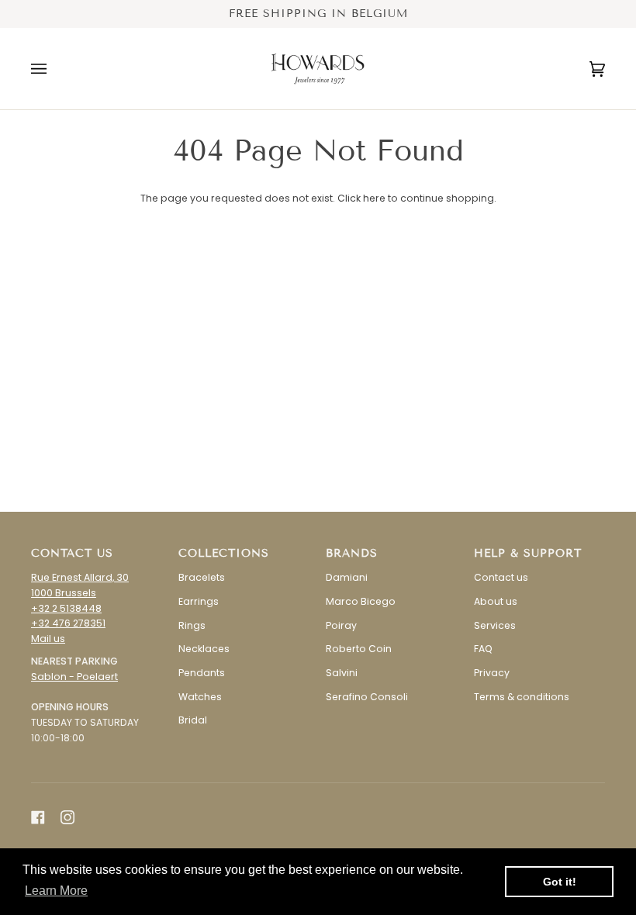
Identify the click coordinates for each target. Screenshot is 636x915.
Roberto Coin (359, 648)
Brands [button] (352, 553)
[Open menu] (54, 68)
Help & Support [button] (528, 553)
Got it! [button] (559, 881)
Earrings (198, 601)
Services (495, 625)
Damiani (347, 577)
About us (495, 601)
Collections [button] (223, 553)
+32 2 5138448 (66, 608)
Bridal (192, 720)
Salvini (342, 672)
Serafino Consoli (367, 696)
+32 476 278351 (68, 623)
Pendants (201, 672)
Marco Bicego (361, 601)
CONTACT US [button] (72, 553)
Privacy (492, 672)
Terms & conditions (521, 696)
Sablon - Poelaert (74, 676)
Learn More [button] (56, 890)
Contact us (501, 577)
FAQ (483, 648)
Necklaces (204, 648)
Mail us (48, 638)
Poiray (341, 625)
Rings (192, 625)
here (374, 198)
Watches (200, 696)
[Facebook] (38, 817)
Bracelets (201, 577)
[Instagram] (67, 817)
